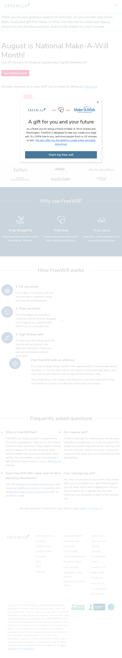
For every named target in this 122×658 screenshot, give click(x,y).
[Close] (97, 102)
